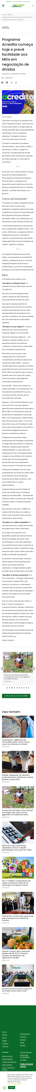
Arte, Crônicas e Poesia (8, 1069)
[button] (7, 688)
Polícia (4, 1035)
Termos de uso (26, 1052)
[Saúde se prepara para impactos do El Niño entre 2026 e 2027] (18, 981)
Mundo (22, 1045)
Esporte (23, 1037)
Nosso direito (7, 1065)
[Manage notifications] (4, 1087)
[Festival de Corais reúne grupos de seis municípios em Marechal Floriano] (18, 909)
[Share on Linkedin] (7, 82)
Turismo (5, 1046)
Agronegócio (25, 1034)
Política (5, 1043)
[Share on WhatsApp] (16, 82)
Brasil (22, 1043)
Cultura (23, 1040)
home (4, 15)
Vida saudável (7, 1059)
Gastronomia (7, 1056)
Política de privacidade (24, 1056)
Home (4, 1032)
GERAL (9, 15)
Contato (23, 1060)
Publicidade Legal (26, 1065)
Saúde (4, 1041)
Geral (4, 1038)
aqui (14, 636)
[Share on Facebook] (2, 82)
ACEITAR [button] (11, 1087)
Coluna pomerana (9, 1062)
